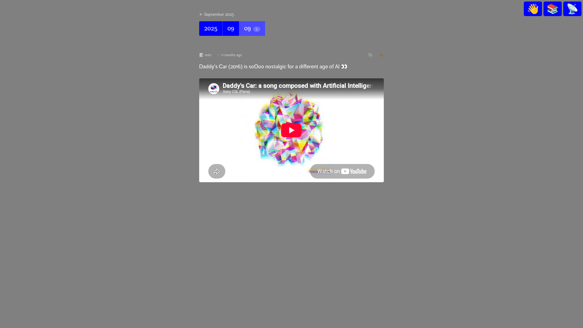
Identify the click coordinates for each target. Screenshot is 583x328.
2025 (210, 28)
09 (230, 28)
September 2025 (219, 14)
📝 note (205, 55)
